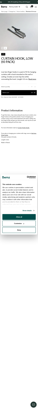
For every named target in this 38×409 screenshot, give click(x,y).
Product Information (11, 110)
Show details (27, 210)
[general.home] (4, 7)
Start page (4, 11)
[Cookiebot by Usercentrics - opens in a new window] (27, 177)
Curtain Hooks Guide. (23, 128)
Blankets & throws (31, 11)
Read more (32, 79)
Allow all (19, 217)
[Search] (27, 7)
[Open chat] (34, 405)
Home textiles (21, 11)
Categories (12, 11)
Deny (19, 230)
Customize (18, 223)
